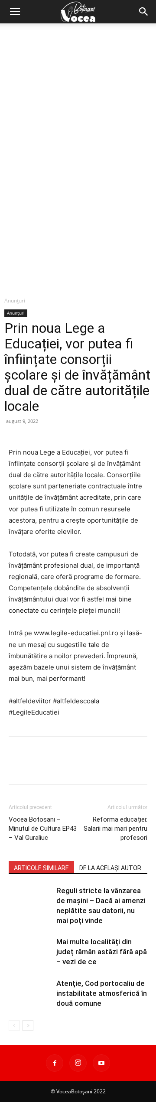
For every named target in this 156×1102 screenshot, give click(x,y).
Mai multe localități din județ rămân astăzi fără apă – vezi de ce (101, 951)
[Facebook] (54, 1063)
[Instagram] (78, 1063)
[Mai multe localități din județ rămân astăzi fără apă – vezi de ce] (30, 952)
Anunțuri (14, 300)
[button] (15, 11)
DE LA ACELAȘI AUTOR (110, 868)
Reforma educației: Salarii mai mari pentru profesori (115, 829)
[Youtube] (101, 1063)
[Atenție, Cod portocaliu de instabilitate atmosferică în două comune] (30, 993)
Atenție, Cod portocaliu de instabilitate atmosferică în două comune (101, 993)
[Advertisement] (78, 106)
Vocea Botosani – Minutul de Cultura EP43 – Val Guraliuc (43, 829)
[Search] (144, 11)
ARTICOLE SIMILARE (41, 868)
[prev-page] (14, 1025)
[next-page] (28, 1025)
